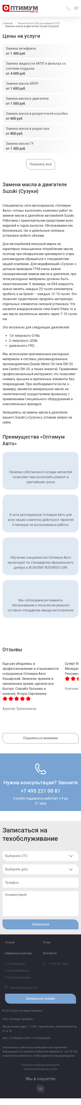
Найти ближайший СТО (23, 987)
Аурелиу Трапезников (19, 709)
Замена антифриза (21, 48)
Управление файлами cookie (40, 1069)
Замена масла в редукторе (27, 129)
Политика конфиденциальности (40, 1065)
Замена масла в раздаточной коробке (37, 114)
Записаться (40, 924)
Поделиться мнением (40, 738)
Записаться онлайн (40, 999)
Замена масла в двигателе (27, 99)
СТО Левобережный (17, 970)
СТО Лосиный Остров (18, 977)
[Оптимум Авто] (20, 8)
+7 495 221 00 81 (40, 791)
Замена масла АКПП (22, 83)
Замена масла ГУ (19, 144)
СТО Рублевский (15, 963)
